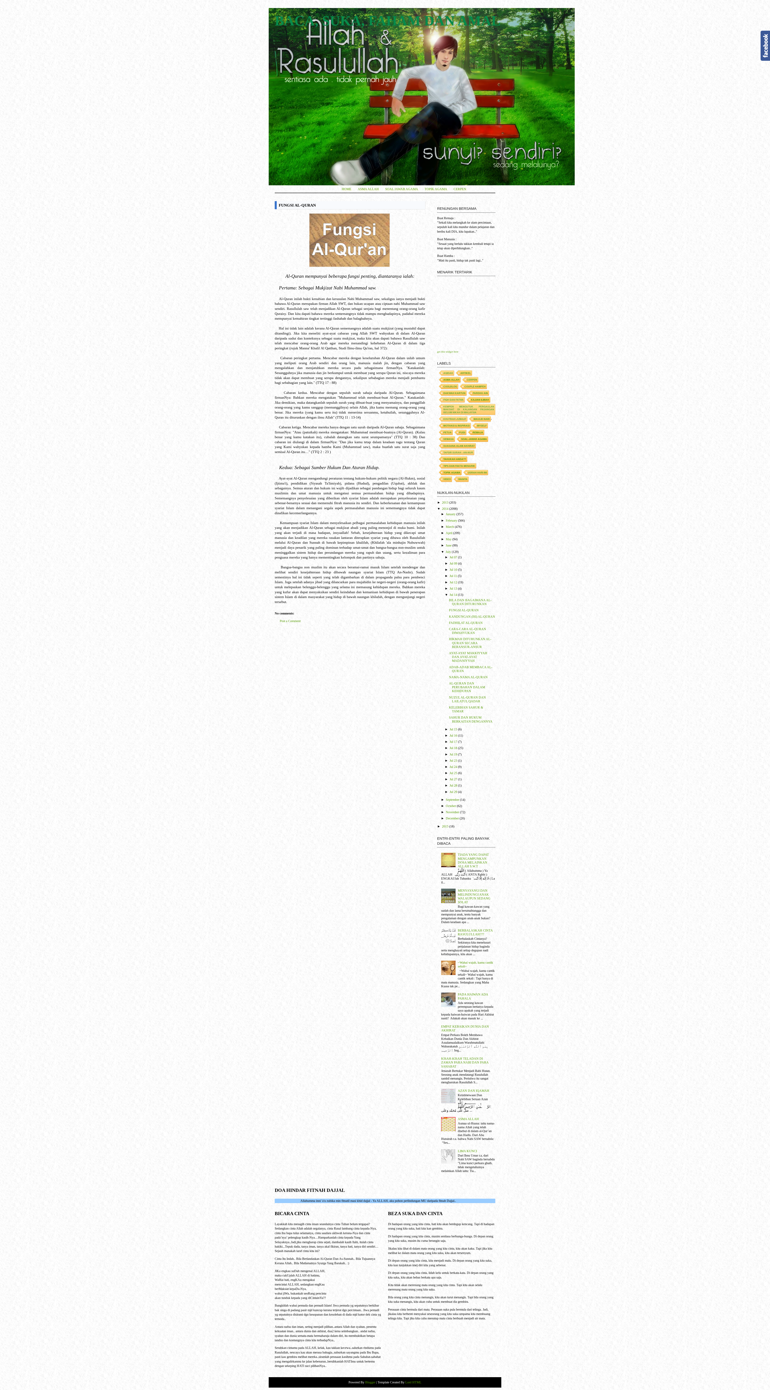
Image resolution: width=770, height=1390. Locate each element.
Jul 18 (454, 748)
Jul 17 (454, 741)
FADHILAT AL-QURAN (466, 623)
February (452, 520)
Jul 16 (454, 735)
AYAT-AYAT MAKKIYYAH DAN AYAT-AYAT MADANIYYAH (468, 656)
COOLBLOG (450, 386)
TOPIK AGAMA (436, 189)
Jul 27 (454, 779)
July (449, 552)
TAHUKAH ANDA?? (454, 459)
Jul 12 (454, 582)
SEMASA (448, 439)
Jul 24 (454, 767)
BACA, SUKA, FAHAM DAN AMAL (388, 20)
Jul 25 (454, 773)
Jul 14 (454, 594)
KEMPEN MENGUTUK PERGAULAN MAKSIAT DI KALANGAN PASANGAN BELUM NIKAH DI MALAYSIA (468, 409)
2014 (445, 508)
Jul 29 (454, 792)
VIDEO (447, 479)
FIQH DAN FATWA (453, 399)
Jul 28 (454, 785)
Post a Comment (290, 621)
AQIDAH (448, 373)
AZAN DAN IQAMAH (473, 1090)
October (451, 806)
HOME (346, 189)
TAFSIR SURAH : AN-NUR (458, 452)
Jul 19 (454, 754)
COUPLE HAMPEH (475, 386)
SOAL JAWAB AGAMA (401, 189)
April (449, 533)
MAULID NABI (482, 419)
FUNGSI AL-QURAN (464, 610)
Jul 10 (454, 569)
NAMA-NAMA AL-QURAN (468, 677)
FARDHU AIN (480, 393)
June (449, 545)
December (453, 818)
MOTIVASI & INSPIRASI (456, 425)
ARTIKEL (465, 373)
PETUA (447, 432)
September (453, 799)
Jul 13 (454, 588)
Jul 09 (454, 563)
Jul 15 (454, 729)
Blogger (370, 1382)
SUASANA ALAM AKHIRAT (459, 446)
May (449, 539)
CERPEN (460, 189)
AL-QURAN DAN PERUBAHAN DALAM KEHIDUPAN (467, 687)
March (450, 526)
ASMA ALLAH (368, 189)
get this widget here (447, 351)
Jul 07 (454, 557)
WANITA (462, 479)
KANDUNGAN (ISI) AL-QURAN (472, 616)
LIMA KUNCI (467, 1151)
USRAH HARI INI (477, 472)
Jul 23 (454, 760)
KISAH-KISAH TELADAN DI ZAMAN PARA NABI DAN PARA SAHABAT (464, 1062)
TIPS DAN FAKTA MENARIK (459, 466)
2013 (445, 502)
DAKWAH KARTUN (454, 393)
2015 (445, 826)
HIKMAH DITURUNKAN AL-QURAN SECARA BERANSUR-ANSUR (470, 642)
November (453, 812)
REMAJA (478, 432)
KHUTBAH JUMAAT (454, 419)
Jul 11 (454, 576)
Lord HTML (412, 1382)
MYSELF (482, 425)
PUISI (462, 432)
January (451, 514)
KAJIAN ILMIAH (480, 399)
